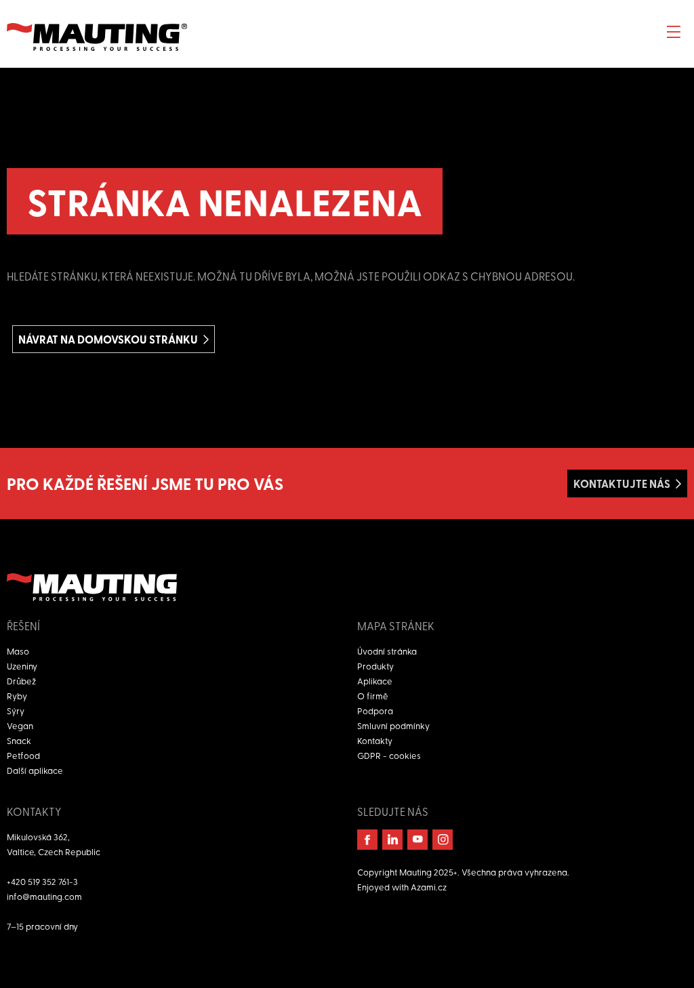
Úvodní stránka (387, 651)
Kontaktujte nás (621, 483)
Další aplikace (35, 770)
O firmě (372, 695)
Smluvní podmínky (393, 725)
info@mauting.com (44, 896)
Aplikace (374, 680)
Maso (18, 651)
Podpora (375, 710)
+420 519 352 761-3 (42, 881)
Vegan (20, 725)
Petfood (23, 755)
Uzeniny (22, 666)
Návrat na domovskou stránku (108, 339)
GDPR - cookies (389, 755)
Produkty (375, 666)
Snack (19, 740)
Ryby (17, 695)
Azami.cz (429, 886)
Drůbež (21, 680)
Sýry (15, 710)
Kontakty (374, 740)
